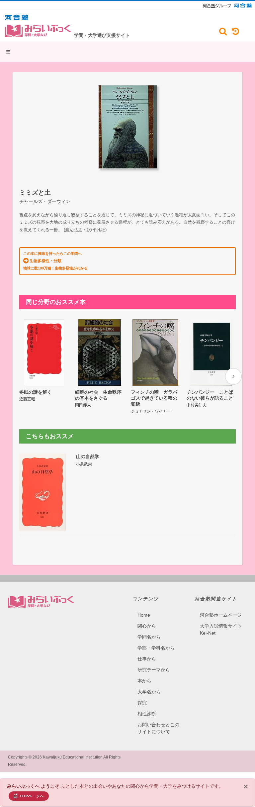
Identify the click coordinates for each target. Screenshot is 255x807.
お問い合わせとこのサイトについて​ (158, 728)
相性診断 (146, 713)
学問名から (149, 637)
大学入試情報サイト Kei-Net (221, 629)
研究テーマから (153, 669)
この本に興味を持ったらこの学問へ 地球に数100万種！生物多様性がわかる (55, 261)
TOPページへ (32, 796)
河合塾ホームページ (221, 615)
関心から (146, 626)
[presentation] (233, 376)
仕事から (146, 658)
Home (143, 615)
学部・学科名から (156, 648)
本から (144, 680)
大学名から (149, 691)
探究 (142, 702)
